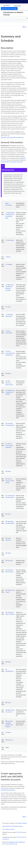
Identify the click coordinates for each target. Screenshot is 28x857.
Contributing (14, 826)
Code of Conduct (22, 823)
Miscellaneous (9, 671)
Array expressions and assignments (10, 353)
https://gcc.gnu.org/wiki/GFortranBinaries (12, 137)
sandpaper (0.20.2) (13, 842)
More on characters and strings (9, 480)
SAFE (2, 788)
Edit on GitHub (6, 826)
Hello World (10, 240)
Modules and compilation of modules (10, 392)
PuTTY (4, 160)
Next (24, 26)
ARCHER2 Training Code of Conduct (13, 162)
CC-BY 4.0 (19, 832)
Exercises (10, 560)
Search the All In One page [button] (9, 8)
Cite (3, 829)
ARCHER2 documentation (8, 790)
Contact (8, 829)
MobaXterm (22, 158)
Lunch (8, 307)
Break (8, 257)
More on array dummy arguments (9, 445)
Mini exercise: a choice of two (9, 382)
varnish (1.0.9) (13, 844)
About (12, 829)
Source (21, 826)
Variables (9, 264)
